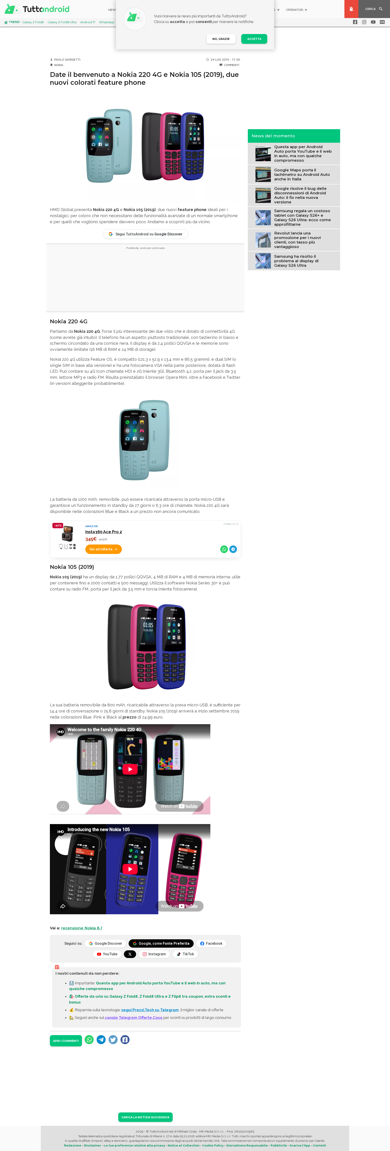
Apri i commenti (66, 1041)
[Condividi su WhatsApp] (224, 549)
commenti (231, 65)
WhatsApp (106, 22)
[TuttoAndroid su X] (130, 954)
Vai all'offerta (101, 549)
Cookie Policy (212, 1145)
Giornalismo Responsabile (247, 1145)
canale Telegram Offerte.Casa (133, 1017)
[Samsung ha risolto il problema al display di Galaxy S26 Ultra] (263, 260)
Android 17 (87, 22)
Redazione (72, 1145)
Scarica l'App (300, 1145)
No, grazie (221, 39)
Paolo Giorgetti (67, 59)
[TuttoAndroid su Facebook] (354, 22)
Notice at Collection (184, 1145)
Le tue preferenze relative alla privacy (134, 1145)
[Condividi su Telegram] (233, 549)
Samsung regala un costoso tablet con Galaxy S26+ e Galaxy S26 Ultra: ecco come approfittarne (302, 218)
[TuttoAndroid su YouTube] (372, 22)
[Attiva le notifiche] (351, 9)
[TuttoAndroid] (38, 9)
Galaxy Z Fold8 (33, 22)
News (113, 9)
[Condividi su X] (113, 1039)
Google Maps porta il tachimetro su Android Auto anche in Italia (302, 174)
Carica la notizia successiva (145, 1117)
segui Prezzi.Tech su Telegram (150, 1010)
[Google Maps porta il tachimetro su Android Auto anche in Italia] (263, 174)
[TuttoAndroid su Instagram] (363, 22)
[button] (297, 10)
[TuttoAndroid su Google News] (381, 22)
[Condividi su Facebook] (125, 1039)
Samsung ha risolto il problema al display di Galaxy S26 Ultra (296, 261)
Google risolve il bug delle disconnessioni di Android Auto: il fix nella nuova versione (300, 195)
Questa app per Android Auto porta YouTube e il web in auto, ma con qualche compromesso (303, 154)
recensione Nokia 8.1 (81, 928)
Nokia (58, 65)
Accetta (254, 39)
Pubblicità (279, 1145)
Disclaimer (92, 1145)
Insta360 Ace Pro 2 (103, 531)
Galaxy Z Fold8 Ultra (62, 22)
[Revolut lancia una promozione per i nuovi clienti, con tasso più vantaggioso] (263, 239)
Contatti (319, 1145)
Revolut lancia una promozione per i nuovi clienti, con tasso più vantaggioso (297, 240)
